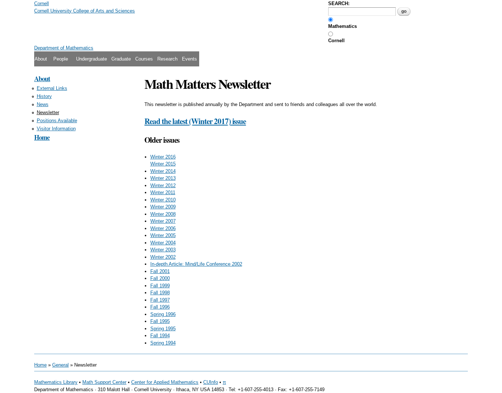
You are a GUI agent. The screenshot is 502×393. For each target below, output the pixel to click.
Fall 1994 (160, 335)
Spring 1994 (163, 343)
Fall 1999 (160, 285)
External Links (52, 88)
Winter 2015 (163, 164)
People (60, 59)
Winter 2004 (163, 242)
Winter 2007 (163, 221)
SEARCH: (338, 3)
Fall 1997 (160, 300)
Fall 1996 (160, 307)
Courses (144, 59)
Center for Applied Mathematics (164, 382)
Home (42, 137)
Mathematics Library (56, 382)
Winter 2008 (163, 214)
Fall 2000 (160, 278)
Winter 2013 (163, 178)
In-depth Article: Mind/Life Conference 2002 (196, 264)
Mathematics (342, 26)
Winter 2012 (163, 185)
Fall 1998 (160, 292)
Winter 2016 (163, 157)
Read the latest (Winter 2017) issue (195, 121)
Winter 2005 (163, 235)
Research (167, 59)
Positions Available (57, 120)
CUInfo (210, 382)
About (41, 59)
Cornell (336, 40)
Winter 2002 (163, 257)
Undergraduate (91, 59)
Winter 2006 (163, 228)
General (60, 365)
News (43, 104)
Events (189, 59)
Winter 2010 (163, 200)
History (44, 96)
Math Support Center (104, 382)
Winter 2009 (163, 207)
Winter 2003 (163, 249)
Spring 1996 (163, 314)
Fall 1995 (160, 321)
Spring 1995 (163, 328)
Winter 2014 (163, 171)
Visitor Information (56, 128)
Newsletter (48, 112)
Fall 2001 (160, 271)
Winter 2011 (162, 192)
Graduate (121, 59)
